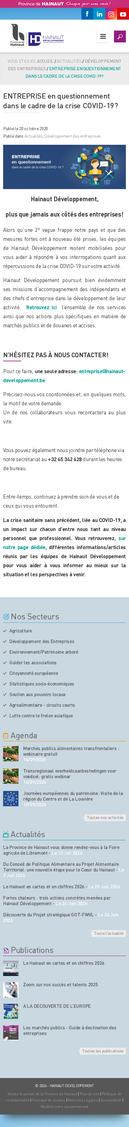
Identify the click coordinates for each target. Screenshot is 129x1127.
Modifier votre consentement (64, 1106)
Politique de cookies (48, 1100)
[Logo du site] (37, 34)
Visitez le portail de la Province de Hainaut (42, 1093)
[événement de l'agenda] (10, 753)
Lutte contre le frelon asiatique (41, 715)
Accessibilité (111, 1100)
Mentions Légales (83, 1100)
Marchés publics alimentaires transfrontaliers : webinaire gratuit (71, 751)
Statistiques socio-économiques (41, 684)
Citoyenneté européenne (33, 673)
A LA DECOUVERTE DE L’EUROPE (57, 1006)
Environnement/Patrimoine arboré (43, 652)
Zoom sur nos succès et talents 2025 (60, 984)
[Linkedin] (99, 14)
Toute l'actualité (109, 933)
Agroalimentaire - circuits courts (42, 705)
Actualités (33, 136)
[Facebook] (87, 14)
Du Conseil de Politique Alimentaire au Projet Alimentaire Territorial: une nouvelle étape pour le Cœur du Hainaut (61, 867)
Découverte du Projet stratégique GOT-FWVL (48, 914)
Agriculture (20, 630)
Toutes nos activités (105, 817)
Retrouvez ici (41, 307)
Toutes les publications (103, 1050)
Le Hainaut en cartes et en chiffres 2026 (43, 886)
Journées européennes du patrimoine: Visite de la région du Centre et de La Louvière (73, 796)
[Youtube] (123, 14)
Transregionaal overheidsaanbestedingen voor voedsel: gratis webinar (69, 773)
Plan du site (90, 1093)
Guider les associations (33, 662)
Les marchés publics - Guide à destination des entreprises (69, 1030)
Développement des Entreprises (41, 641)
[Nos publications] (10, 968)
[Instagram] (111, 14)
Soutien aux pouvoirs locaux (37, 694)
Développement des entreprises (72, 136)
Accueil (45, 61)
